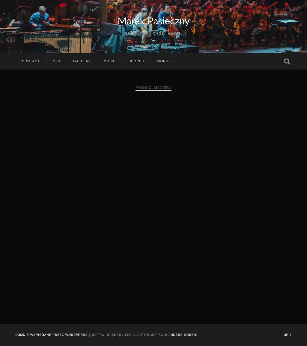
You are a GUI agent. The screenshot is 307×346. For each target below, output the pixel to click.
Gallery (82, 61)
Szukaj (287, 61)
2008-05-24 (39, 206)
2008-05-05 (133, 272)
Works (164, 61)
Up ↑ (288, 335)
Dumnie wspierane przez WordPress (51, 335)
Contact (31, 61)
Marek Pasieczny (154, 21)
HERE (182, 241)
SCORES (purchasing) (53, 130)
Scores (136, 61)
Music (110, 61)
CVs (56, 61)
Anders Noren (182, 335)
